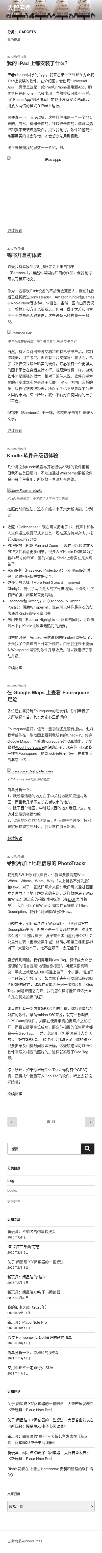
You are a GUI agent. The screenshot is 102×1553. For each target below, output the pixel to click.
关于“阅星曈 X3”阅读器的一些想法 (35, 1261)
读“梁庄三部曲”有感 (23, 1246)
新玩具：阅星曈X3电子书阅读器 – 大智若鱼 (43, 1452)
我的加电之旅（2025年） (28, 1307)
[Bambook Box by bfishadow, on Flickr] (19, 332)
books (12, 1190)
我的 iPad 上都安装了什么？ (38, 63)
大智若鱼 (19, 7)
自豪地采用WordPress (24, 1540)
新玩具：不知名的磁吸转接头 (31, 1231)
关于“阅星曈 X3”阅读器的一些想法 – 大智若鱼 (44, 1403)
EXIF (72, 899)
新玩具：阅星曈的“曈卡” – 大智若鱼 (36, 1436)
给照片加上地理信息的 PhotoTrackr (46, 863)
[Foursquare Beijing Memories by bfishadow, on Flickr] (30, 771)
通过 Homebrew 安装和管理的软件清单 (39, 1337)
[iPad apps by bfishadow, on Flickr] (51, 189)
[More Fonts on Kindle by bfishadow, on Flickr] (24, 490)
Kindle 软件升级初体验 (32, 455)
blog (10, 1180)
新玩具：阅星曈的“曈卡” (27, 1276)
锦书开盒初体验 (24, 255)
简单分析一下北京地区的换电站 (33, 1352)
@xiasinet (19, 74)
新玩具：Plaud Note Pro (27, 1322)
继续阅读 (14, 230)
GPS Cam (15, 1020)
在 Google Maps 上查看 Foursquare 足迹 (48, 696)
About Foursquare (29, 747)
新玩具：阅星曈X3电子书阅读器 (33, 1291)
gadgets (13, 1200)
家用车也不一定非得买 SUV (30, 1367)
